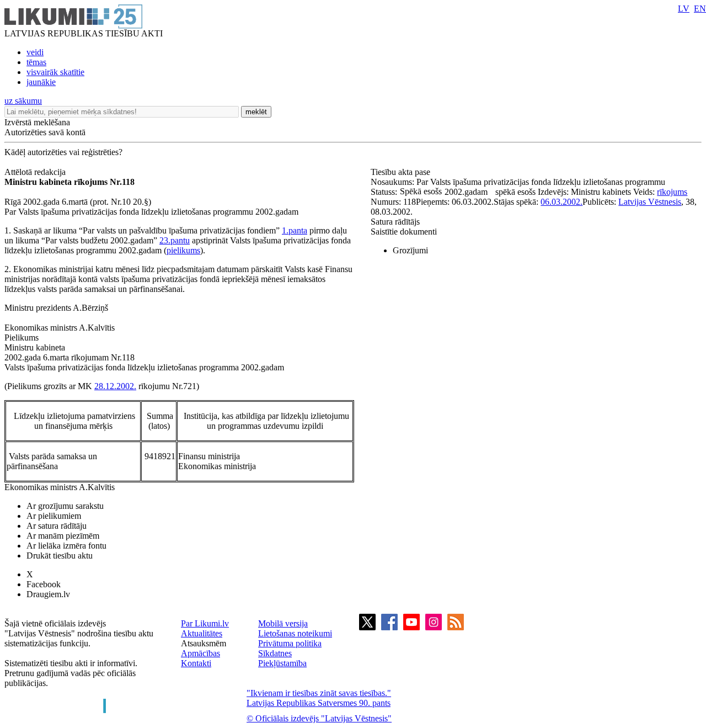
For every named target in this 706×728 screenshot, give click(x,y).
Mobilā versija (283, 623)
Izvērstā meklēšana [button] (37, 122)
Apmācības (200, 653)
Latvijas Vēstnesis (649, 201)
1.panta (294, 230)
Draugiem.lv (48, 594)
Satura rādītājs (395, 221)
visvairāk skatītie (55, 72)
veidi (35, 52)
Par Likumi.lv (205, 623)
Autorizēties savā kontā (44, 132)
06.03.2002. (561, 201)
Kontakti (196, 663)
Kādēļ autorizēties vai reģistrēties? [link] (63, 152)
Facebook (43, 584)
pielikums (183, 250)
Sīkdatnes (275, 653)
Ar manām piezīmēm (62, 535)
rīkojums (672, 191)
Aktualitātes (201, 633)
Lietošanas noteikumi (295, 633)
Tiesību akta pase (401, 172)
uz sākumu (23, 100)
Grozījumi (410, 250)
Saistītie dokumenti (404, 231)
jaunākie (41, 82)
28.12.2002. (115, 386)
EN (700, 8)
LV (683, 8)
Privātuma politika (290, 643)
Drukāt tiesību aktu (59, 555)
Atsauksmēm (203, 643)
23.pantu (174, 240)
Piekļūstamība (282, 663)
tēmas (36, 62)
